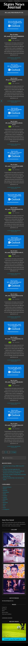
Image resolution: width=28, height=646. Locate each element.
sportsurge (10, 617)
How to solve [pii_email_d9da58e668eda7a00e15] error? (14, 252)
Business (5, 488)
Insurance (5, 495)
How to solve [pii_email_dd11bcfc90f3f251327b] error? (14, 295)
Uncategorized (6, 509)
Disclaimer (4, 608)
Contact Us (4, 607)
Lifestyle (5, 497)
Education (5, 490)
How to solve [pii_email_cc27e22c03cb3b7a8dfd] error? (14, 166)
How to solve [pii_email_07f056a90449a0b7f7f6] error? (14, 209)
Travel (4, 507)
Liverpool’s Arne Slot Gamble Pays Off (11, 469)
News (4, 500)
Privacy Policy (5, 612)
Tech (10, 40)
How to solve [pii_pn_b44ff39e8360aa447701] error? (14, 80)
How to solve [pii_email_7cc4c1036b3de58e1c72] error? (14, 339)
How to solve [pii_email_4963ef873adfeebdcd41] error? (14, 382)
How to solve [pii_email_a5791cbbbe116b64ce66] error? (14, 425)
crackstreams (5, 617)
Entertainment (6, 492)
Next (14, 452)
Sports (4, 504)
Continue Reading (14, 57)
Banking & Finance (7, 487)
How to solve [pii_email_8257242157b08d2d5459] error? (14, 36)
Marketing (5, 499)
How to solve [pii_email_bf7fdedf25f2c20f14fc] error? (14, 123)
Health (4, 493)
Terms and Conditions (6, 614)
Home (3, 610)
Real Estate (5, 502)
